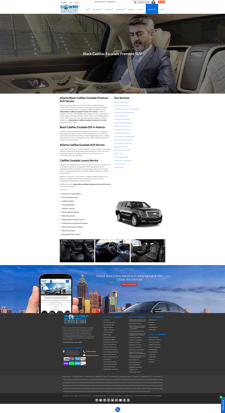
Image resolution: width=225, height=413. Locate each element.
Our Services (97, 9)
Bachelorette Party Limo (122, 150)
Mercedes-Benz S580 (109, 324)
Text (162, 2)
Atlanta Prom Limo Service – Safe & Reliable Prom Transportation (137, 334)
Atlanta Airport (94, 382)
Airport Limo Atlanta (158, 382)
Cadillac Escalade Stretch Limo (111, 356)
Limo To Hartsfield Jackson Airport (146, 382)
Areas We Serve (153, 352)
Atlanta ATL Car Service (122, 388)
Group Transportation (121, 157)
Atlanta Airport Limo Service (90, 379)
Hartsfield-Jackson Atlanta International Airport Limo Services (75, 391)
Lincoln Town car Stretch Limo (111, 342)
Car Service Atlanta (111, 379)
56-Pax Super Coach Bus (109, 366)
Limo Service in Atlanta (78, 376)
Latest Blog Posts (153, 349)
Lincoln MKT (107, 320)
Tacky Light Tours (153, 327)
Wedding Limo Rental (145, 376)
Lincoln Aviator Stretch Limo (110, 349)
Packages (108, 9)
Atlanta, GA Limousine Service (125, 385)
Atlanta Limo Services (67, 376)
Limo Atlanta (136, 376)
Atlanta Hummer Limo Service (69, 388)
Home (87, 9)
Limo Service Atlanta (157, 376)
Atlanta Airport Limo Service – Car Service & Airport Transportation (137, 320)
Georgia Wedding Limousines (125, 376)
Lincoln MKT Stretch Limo (110, 347)
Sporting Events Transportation (124, 136)
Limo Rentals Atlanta (101, 379)
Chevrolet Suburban (108, 327)
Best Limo (159, 388)
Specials (131, 9)
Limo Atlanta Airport (134, 382)
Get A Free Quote (129, 284)
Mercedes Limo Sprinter (109, 339)
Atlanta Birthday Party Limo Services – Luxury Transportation (137, 353)
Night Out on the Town (122, 126)
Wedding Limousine (86, 382)
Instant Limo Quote (154, 337)
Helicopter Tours (119, 164)
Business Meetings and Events (124, 112)
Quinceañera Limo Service (123, 143)
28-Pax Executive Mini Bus (110, 361)
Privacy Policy (152, 354)
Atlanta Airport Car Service (132, 379)
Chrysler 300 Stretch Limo (110, 344)
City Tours (151, 322)
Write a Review (222, 404)
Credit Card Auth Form (154, 344)
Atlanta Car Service (103, 385)
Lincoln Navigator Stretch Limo (111, 352)
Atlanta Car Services (89, 376)
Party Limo (141, 388)
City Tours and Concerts (122, 133)
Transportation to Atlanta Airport (95, 391)
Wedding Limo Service (156, 379)
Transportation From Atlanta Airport (91, 385)
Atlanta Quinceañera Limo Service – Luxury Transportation (137, 356)
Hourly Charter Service (121, 105)
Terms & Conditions (115, 396)
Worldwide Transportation (123, 160)
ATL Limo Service (105, 388)
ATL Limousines (113, 388)
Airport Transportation (121, 102)
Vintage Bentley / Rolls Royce (111, 369)
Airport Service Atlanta (120, 379)
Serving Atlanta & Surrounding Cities (141, 391)
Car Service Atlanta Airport (68, 382)
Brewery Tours (152, 319)
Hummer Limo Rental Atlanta (122, 382)
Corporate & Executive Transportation (126, 109)
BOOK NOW (64, 190)
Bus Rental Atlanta (113, 376)
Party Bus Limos (112, 382)
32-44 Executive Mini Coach (110, 364)
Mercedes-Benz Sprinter (109, 337)
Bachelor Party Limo (121, 147)
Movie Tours (152, 324)
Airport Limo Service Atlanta (68, 379)
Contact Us (152, 359)
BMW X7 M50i (107, 334)
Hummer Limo (78, 382)
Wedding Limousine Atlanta (101, 376)
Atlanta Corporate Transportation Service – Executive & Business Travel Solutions (137, 327)
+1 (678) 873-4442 (143, 2)
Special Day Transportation (123, 123)
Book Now (64, 2)
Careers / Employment (154, 347)
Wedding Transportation (122, 119)
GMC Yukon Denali (108, 332)
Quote (76, 2)
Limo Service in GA (148, 385)
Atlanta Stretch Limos (103, 382)
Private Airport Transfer (135, 372)
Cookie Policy (152, 357)
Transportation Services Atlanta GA (110, 391)
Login (70, 2)
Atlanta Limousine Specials (138, 385)
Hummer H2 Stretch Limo (110, 354)
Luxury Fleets (120, 9)
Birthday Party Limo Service (123, 140)
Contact (141, 9)
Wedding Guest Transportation (145, 379)
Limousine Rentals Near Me (150, 388)
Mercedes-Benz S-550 (109, 322)
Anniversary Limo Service (122, 129)
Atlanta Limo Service (79, 379)
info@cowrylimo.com (92, 355)
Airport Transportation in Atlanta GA (125, 391)
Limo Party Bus (107, 359)
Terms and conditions (154, 342)
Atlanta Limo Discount (133, 388)
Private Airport (119, 167)
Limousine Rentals (79, 385)
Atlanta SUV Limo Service (81, 388)
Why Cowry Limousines (155, 339)
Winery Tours (118, 153)
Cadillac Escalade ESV (109, 329)
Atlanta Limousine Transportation (94, 388)
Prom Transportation (121, 116)
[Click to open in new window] (153, 2)
